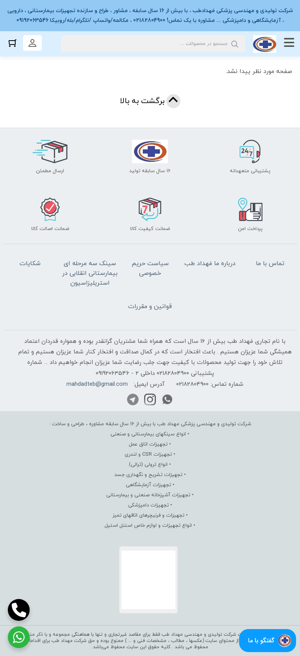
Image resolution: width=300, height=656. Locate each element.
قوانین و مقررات (150, 306)
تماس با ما (270, 263)
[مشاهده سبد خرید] (12, 42)
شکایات (30, 263)
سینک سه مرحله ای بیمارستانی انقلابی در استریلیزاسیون (90, 273)
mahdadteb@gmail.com (97, 384)
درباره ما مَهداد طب (210, 263)
